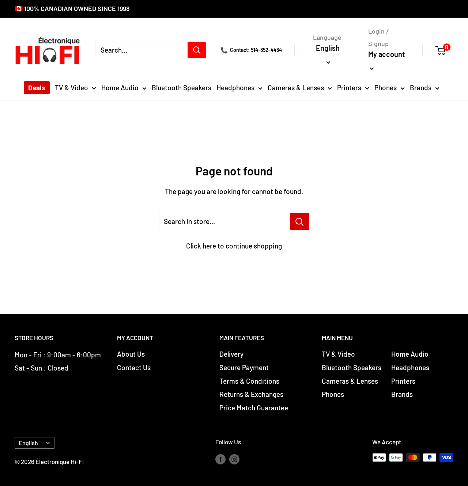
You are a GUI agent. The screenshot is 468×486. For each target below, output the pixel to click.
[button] (444, 50)
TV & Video (71, 87)
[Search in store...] (299, 221)
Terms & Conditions (249, 381)
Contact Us (134, 367)
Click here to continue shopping (234, 246)
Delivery (231, 354)
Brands (420, 87)
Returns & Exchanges (251, 394)
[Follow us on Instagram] (234, 459)
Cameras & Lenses (296, 87)
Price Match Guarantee (253, 407)
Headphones (235, 87)
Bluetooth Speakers (181, 87)
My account (386, 54)
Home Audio (120, 87)
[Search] (197, 50)
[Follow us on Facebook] (220, 459)
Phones (385, 87)
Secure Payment (244, 367)
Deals (36, 87)
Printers (349, 87)
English (28, 442)
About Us (131, 354)
